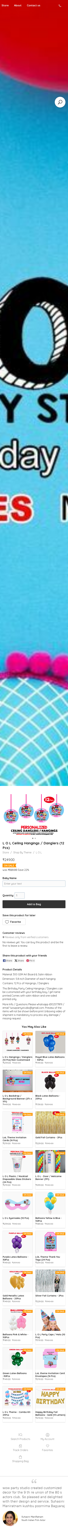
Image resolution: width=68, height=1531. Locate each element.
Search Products (20, 1439)
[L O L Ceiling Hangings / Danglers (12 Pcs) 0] (34, 815)
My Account (47, 1439)
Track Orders (20, 1450)
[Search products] (60, 102)
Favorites (47, 1450)
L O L (39, 852)
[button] (14, 922)
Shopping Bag (20, 1461)
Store (6, 852)
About (18, 5)
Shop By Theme (22, 852)
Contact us (33, 5)
